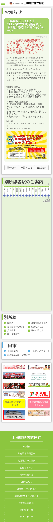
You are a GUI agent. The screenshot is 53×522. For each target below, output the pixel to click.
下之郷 (23, 191)
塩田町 (17, 191)
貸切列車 (11, 330)
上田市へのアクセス (40, 351)
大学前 (26, 191)
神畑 (29, 191)
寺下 (33, 191)
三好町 (42, 191)
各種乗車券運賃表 (39, 323)
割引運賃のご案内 (15, 327)
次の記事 (41, 167)
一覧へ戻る (26, 167)
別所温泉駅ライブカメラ (18, 355)
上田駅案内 (12, 351)
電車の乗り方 (37, 330)
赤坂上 (39, 191)
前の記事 (11, 167)
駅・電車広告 (13, 334)
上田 (48, 191)
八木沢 (7, 191)
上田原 (36, 191)
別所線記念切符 (26, 503)
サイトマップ (26, 517)
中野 (14, 191)
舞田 (10, 191)
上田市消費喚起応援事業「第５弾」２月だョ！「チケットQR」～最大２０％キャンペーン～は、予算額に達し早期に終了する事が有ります (26, 76)
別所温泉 (4, 191)
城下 (45, 191)
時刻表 (10, 323)
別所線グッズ (26, 510)
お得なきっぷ (37, 327)
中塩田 (20, 191)
